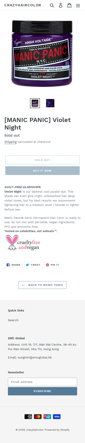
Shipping (10, 142)
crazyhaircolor (22, 5)
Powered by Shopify (57, 429)
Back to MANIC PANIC (45, 284)
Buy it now (42, 170)
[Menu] (78, 5)
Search (13, 320)
